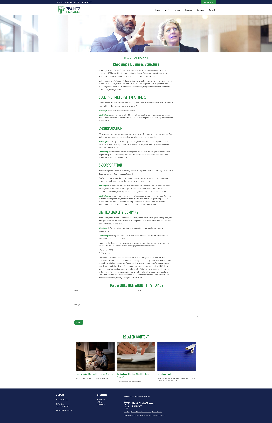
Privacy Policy (127, 412)
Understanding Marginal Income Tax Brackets (94, 374)
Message (77, 304)
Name (76, 290)
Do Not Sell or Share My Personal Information (151, 412)
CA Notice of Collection (136, 412)
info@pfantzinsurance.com (64, 410)
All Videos (99, 402)
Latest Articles (101, 399)
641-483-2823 (88, 2)
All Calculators (101, 404)
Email (139, 290)
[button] (157, 10)
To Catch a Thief (164, 374)
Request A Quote (208, 2)
